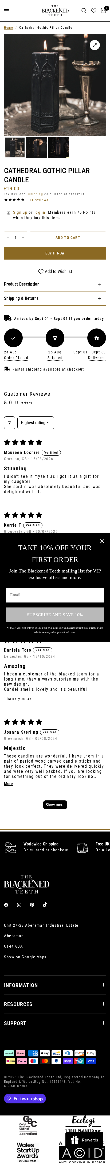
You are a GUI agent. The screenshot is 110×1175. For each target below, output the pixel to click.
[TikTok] (49, 905)
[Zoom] (95, 45)
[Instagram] (23, 905)
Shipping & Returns (21, 298)
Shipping (35, 194)
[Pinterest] (36, 905)
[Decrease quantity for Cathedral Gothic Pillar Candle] (8, 237)
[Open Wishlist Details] (93, 10)
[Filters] (9, 422)
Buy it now (55, 253)
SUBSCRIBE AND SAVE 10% (55, 614)
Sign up (20, 212)
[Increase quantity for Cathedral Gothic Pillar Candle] (23, 237)
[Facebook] (10, 905)
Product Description (22, 284)
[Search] (84, 10)
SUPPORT (15, 1023)
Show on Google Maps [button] (25, 957)
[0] (102, 10)
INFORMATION (21, 985)
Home (8, 27)
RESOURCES (18, 1004)
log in (39, 212)
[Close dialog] (102, 541)
